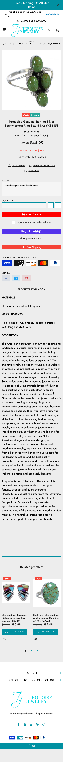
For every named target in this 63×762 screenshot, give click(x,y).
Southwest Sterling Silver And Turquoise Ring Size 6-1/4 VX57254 (46, 617)
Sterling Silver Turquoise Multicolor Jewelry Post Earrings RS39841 (14, 617)
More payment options (31, 238)
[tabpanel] (16, 612)
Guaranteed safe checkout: (19, 257)
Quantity (7, 200)
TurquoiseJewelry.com (27, 30)
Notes (5, 180)
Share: (6, 272)
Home (31, 41)
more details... (52, 14)
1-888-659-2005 (37, 20)
